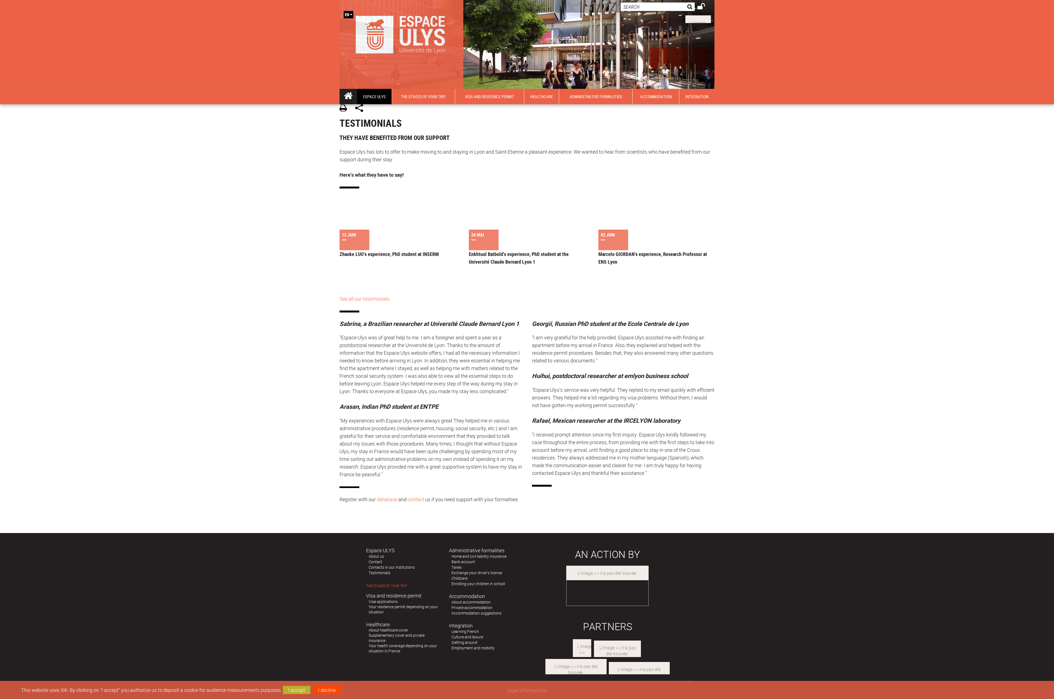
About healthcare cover (388, 630)
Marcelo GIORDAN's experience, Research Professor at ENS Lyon (652, 258)
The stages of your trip (386, 586)
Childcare (459, 578)
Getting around (464, 642)
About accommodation (471, 602)
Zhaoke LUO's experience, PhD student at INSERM (389, 254)
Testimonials (379, 572)
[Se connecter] (704, 7)
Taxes (457, 567)
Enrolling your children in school (478, 583)
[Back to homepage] (401, 33)
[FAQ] (698, 18)
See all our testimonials (364, 298)
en (347, 14)
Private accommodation (472, 607)
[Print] (345, 108)
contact (416, 499)
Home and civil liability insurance (479, 556)
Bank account (463, 561)
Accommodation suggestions (476, 613)
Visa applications (383, 601)
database (387, 499)
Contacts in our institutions (392, 567)
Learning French (465, 631)
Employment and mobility (473, 647)
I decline (327, 690)
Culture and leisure (467, 636)
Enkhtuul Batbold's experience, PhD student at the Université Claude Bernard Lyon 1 (519, 258)
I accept (296, 690)
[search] (658, 6)
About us (376, 556)
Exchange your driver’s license (477, 572)
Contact (375, 561)
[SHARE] (361, 108)
